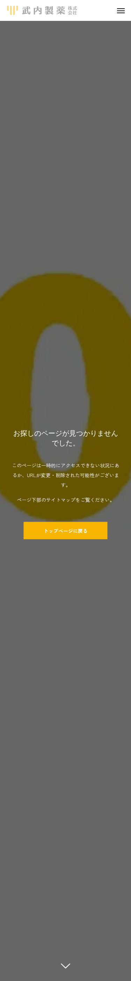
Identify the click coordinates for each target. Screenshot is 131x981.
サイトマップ (60, 499)
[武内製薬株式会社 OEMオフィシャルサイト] (42, 10)
